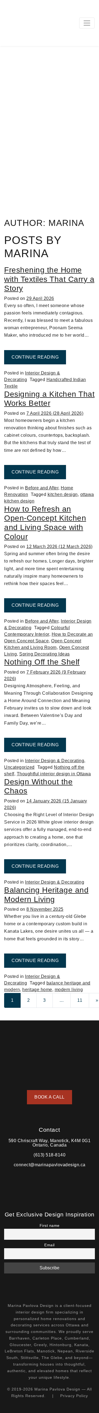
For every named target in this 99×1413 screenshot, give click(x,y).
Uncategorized (19, 767)
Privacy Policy (74, 1396)
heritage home (37, 989)
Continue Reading (39, 356)
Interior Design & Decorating (54, 760)
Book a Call (49, 1097)
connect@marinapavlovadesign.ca (50, 1164)
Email (49, 1245)
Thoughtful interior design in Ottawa (54, 773)
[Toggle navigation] (87, 23)
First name (50, 1225)
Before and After (41, 488)
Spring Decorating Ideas (44, 654)
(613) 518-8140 (49, 1155)
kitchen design (63, 494)
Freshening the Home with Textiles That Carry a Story (49, 279)
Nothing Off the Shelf (42, 662)
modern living (69, 989)
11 (79, 1000)
